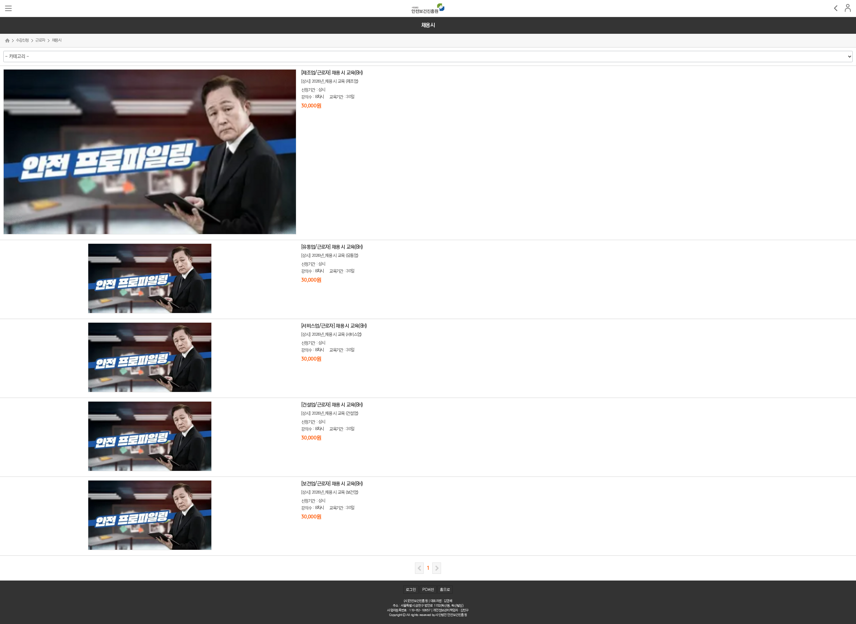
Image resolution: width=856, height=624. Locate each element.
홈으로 (445, 590)
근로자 (40, 40)
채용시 (56, 40)
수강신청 (22, 40)
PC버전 (428, 590)
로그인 (411, 590)
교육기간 (336, 97)
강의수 (306, 97)
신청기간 (308, 90)
